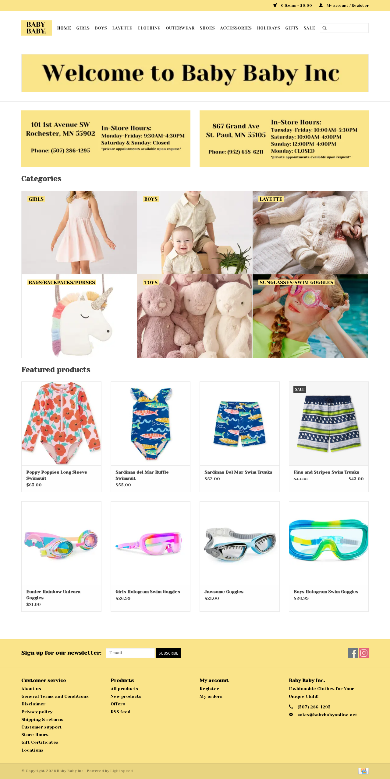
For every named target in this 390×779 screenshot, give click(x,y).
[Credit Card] (362, 771)
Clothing (149, 28)
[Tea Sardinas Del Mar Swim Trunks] (240, 423)
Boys (101, 28)
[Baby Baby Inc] (36, 28)
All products (124, 688)
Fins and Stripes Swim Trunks (326, 472)
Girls (83, 28)
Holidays (268, 28)
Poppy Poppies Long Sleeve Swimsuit (56, 475)
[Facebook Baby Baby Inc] (353, 653)
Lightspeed (121, 771)
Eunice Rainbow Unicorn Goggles (53, 594)
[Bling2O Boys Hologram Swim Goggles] (329, 543)
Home (64, 28)
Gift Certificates (39, 742)
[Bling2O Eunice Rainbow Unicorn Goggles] (61, 543)
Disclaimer (33, 703)
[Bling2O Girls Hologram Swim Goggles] (151, 543)
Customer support (41, 727)
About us (31, 688)
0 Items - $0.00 (296, 5)
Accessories (236, 28)
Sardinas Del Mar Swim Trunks (238, 472)
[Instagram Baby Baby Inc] (364, 653)
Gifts (291, 28)
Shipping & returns (42, 719)
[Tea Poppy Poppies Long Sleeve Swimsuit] (61, 423)
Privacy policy (36, 711)
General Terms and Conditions (55, 696)
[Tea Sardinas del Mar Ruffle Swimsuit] (151, 423)
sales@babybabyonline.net (327, 714)
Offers (118, 703)
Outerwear (180, 28)
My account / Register (347, 5)
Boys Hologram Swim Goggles (326, 591)
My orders (211, 696)
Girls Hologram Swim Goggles (147, 591)
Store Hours (34, 734)
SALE (309, 28)
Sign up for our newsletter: (61, 653)
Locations (32, 750)
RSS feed (120, 711)
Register (209, 688)
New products (126, 696)
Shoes (207, 28)
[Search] (324, 28)
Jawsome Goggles (223, 591)
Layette (122, 28)
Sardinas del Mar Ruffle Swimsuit (142, 475)
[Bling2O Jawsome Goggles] (240, 543)
